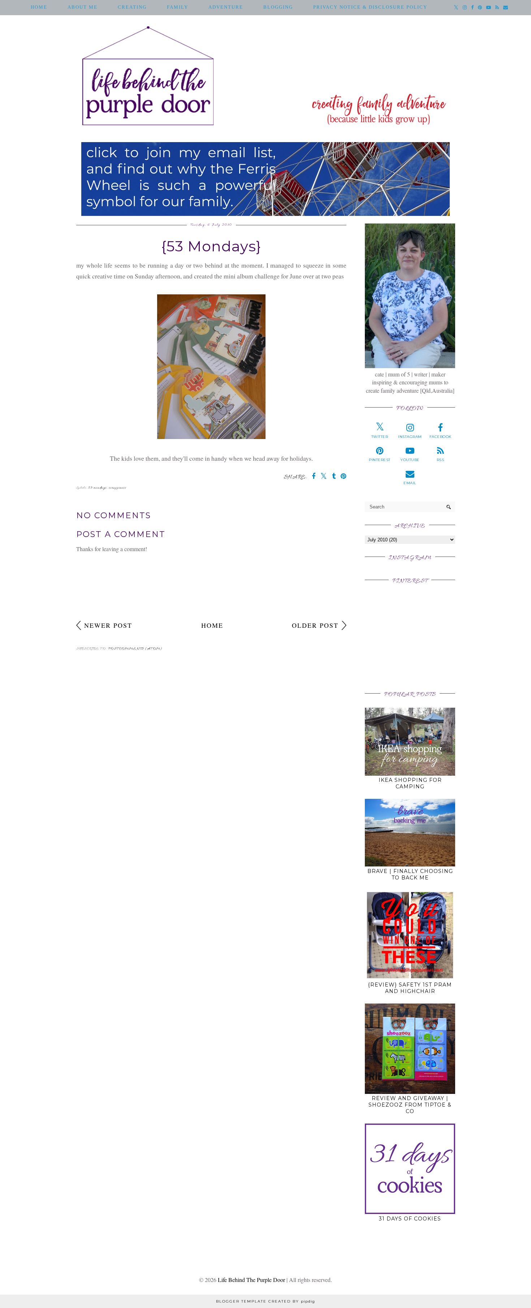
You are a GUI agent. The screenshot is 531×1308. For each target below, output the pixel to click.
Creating (132, 7)
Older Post (315, 625)
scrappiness (117, 488)
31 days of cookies (410, 1218)
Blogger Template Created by (265, 1301)
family (177, 7)
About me (83, 7)
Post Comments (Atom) (135, 649)
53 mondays (97, 488)
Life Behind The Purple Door (251, 1279)
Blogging (278, 7)
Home (39, 7)
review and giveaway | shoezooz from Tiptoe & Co (410, 1105)
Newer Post (108, 625)
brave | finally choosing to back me (410, 874)
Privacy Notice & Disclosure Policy (370, 7)
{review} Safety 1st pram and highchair (410, 987)
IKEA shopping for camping (410, 783)
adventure (225, 7)
